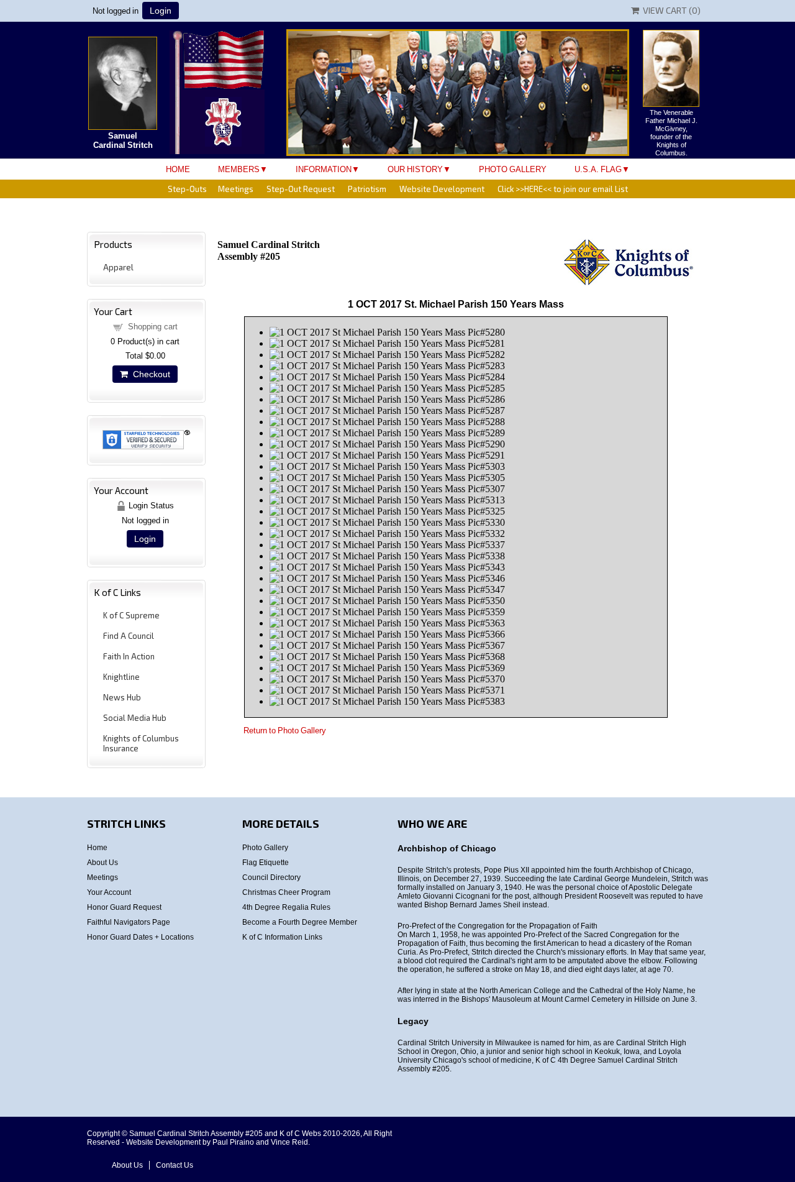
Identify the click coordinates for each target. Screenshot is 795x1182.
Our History (415, 169)
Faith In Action (129, 656)
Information (324, 169)
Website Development (441, 189)
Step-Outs (187, 189)
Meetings (235, 189)
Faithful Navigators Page (128, 922)
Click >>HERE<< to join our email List (562, 189)
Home (178, 169)
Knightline (121, 677)
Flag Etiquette (265, 862)
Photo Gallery (513, 169)
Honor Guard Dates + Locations (140, 937)
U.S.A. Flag (598, 169)
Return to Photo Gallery (284, 730)
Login (160, 10)
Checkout (149, 374)
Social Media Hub (134, 718)
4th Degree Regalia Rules (286, 907)
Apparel (118, 267)
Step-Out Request (300, 189)
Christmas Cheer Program (286, 892)
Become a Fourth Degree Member (299, 922)
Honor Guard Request (124, 907)
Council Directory (271, 877)
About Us (102, 862)
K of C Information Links (282, 937)
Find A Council (128, 636)
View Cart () (670, 10)
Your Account (109, 892)
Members (239, 169)
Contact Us (174, 1165)
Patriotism (367, 189)
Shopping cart (153, 326)
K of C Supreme (131, 615)
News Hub (122, 697)
